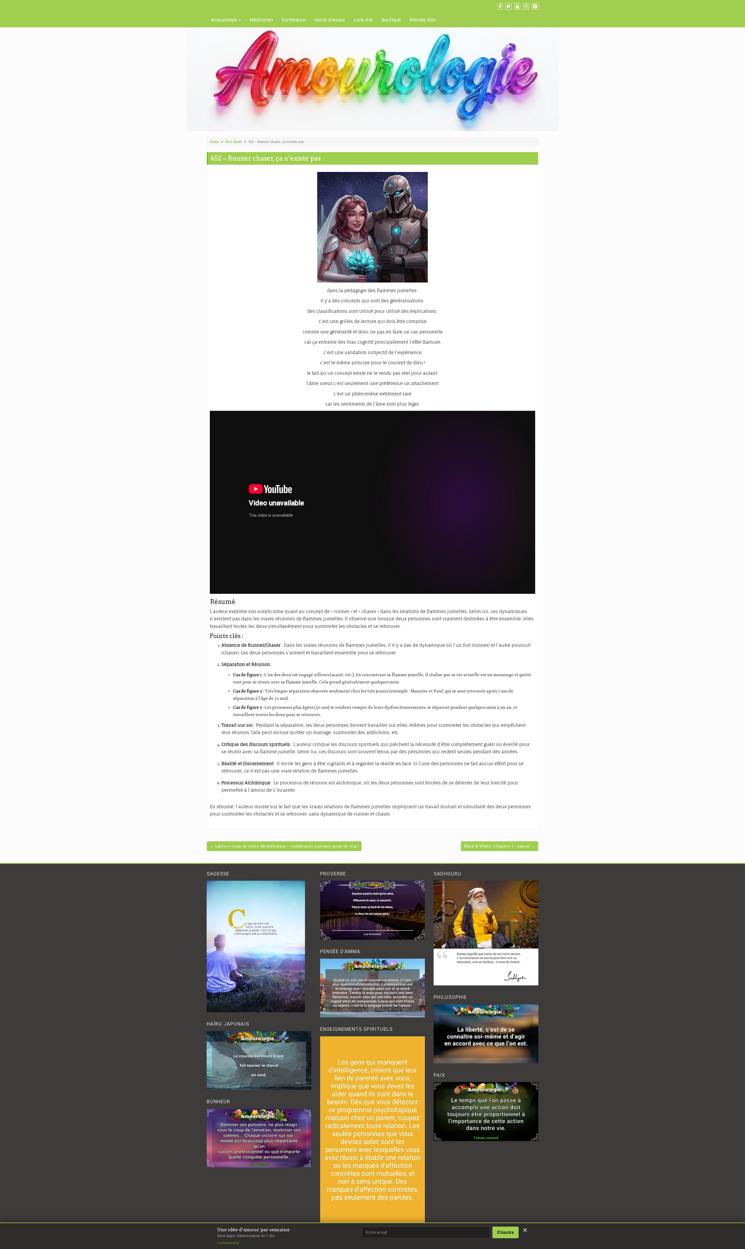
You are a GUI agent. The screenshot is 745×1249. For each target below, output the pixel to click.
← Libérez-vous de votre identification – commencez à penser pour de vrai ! (284, 846)
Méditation (261, 20)
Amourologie (224, 20)
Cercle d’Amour (329, 20)
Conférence (294, 20)
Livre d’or (363, 20)
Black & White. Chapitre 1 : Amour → (499, 846)
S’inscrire (505, 1232)
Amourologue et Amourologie (235, 6)
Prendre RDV (422, 20)
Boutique (391, 20)
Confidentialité (228, 1243)
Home (214, 142)
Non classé (233, 142)
